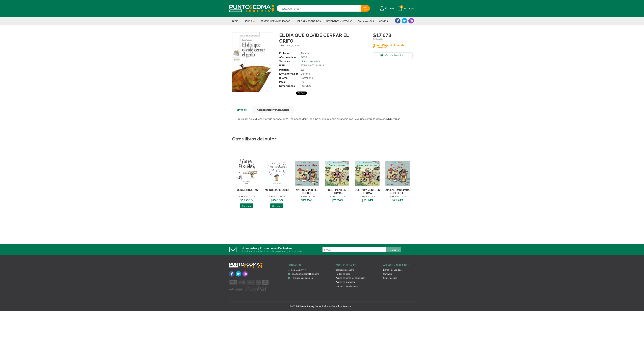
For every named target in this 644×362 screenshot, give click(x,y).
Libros (248, 20)
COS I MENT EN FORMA (337, 191)
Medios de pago (342, 273)
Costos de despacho (344, 269)
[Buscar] (365, 8)
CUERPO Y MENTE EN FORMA (367, 191)
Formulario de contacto (302, 277)
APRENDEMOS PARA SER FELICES (397, 191)
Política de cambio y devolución (350, 277)
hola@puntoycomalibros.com (305, 273)
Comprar (246, 205)
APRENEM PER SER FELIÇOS (307, 191)
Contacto (387, 273)
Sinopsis (242, 109)
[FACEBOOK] (397, 20)
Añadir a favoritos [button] (394, 55)
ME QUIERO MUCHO (277, 190)
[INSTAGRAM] (411, 20)
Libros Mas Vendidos (392, 269)
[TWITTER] (404, 20)
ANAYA (305, 53)
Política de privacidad (345, 281)
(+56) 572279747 (298, 269)
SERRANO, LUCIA (289, 45)
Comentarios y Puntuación (273, 109)
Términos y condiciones (346, 285)
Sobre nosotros (390, 277)
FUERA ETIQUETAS (246, 190)
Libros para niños (310, 61)
